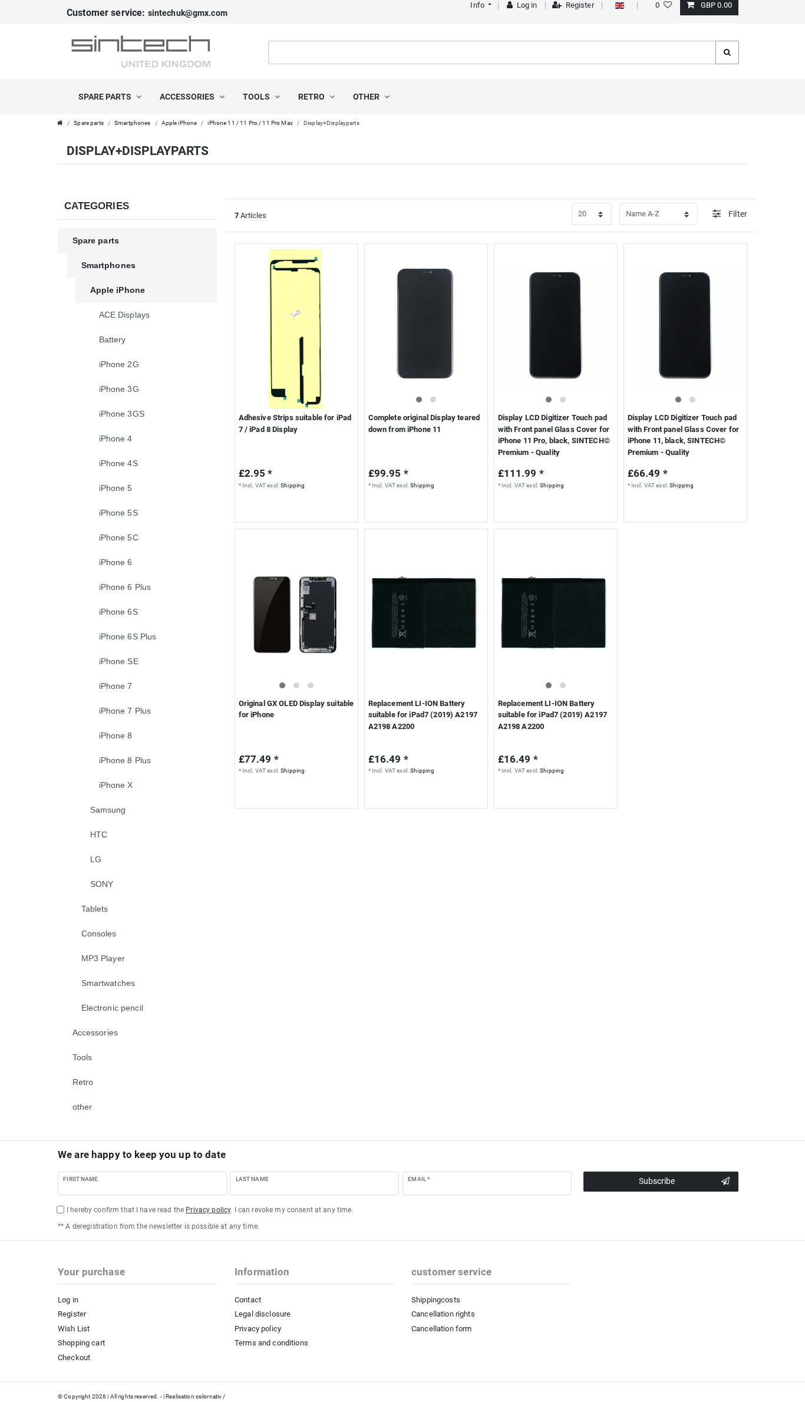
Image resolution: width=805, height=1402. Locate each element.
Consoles (99, 933)
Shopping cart (81, 1342)
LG (95, 859)
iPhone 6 (116, 562)
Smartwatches (108, 983)
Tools (257, 96)
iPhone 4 (116, 438)
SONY (102, 884)
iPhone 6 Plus (125, 587)
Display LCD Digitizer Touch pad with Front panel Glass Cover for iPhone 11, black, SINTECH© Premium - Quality (683, 435)
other (367, 96)
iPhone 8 (116, 735)
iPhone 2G (119, 364)
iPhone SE (118, 661)
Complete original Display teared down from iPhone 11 (424, 423)
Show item (294, 508)
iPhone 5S (118, 512)
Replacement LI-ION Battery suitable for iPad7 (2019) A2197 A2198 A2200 (422, 715)
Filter (737, 214)
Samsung (108, 809)
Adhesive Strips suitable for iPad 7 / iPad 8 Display (295, 423)
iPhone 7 (116, 686)
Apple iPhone (179, 123)
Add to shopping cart (551, 508)
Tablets (94, 908)
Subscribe (657, 1181)
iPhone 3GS (121, 413)
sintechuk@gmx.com (147, 13)
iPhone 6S (118, 611)
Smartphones (132, 123)
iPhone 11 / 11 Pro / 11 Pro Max (249, 123)
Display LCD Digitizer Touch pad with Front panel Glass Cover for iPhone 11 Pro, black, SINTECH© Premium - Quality (554, 435)
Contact (248, 1299)
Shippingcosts (435, 1299)
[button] (480, 5)
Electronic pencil (112, 1007)
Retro (312, 96)
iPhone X (116, 785)
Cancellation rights (443, 1313)
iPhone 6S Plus (128, 636)
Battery (112, 339)
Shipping (293, 485)
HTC (98, 834)
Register (72, 1313)
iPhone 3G (119, 389)
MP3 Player (103, 958)
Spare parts (105, 96)
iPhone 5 (116, 488)
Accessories (188, 96)
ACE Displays (124, 314)
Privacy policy (258, 1328)
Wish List (74, 1328)
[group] (426, 326)
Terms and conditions (271, 1342)
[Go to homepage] (60, 123)
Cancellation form (441, 1328)
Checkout (74, 1357)
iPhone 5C (118, 537)
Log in (68, 1299)
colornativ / (211, 1396)
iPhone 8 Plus (125, 760)
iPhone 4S (118, 463)
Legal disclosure (263, 1313)
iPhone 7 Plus (125, 710)
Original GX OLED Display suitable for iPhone (296, 709)
